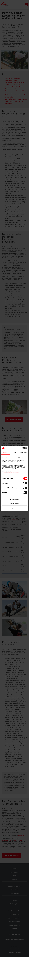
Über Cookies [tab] (23, 452)
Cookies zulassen (14, 499)
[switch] (25, 483)
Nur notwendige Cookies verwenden (14, 508)
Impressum (4, 472)
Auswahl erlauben (14, 503)
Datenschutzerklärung (11, 472)
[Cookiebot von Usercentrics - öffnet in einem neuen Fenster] (20, 448)
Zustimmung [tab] (5, 452)
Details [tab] (14, 452)
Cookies (17, 472)
